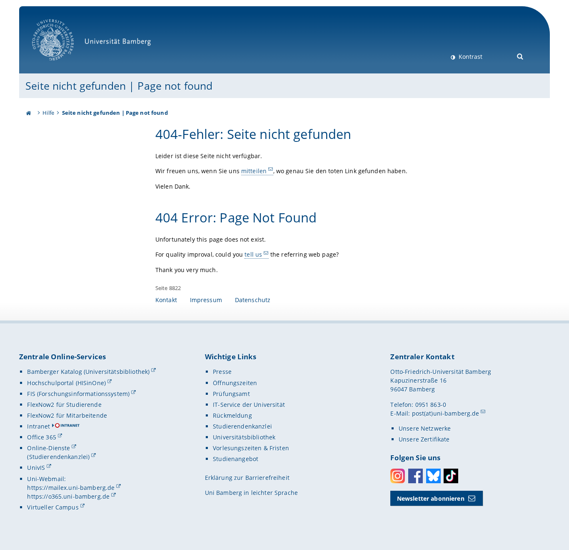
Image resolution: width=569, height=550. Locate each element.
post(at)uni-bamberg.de (445, 413)
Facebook (415, 476)
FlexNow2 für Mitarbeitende (67, 415)
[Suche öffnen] (520, 56)
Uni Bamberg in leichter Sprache (251, 493)
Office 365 (41, 437)
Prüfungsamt (231, 394)
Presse (222, 372)
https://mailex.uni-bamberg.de (71, 488)
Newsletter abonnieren (430, 498)
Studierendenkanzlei (242, 426)
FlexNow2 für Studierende (64, 405)
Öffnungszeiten (235, 383)
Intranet (38, 426)
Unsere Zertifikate (424, 439)
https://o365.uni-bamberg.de (68, 496)
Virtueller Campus (52, 507)
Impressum (206, 300)
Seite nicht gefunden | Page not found (118, 85)
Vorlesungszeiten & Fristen (251, 448)
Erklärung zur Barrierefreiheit (247, 478)
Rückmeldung (232, 415)
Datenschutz (253, 300)
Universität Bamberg (61, 65)
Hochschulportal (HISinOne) (66, 383)
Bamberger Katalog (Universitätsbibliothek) (88, 372)
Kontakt (166, 300)
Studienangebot (235, 459)
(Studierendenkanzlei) (58, 457)
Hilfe (48, 112)
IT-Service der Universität (249, 405)
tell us (253, 254)
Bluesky (433, 476)
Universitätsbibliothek (244, 437)
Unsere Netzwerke (425, 428)
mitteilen (254, 171)
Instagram (397, 476)
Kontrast (469, 57)
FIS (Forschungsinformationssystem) (78, 394)
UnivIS (36, 468)
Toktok (451, 476)
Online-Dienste (48, 448)
